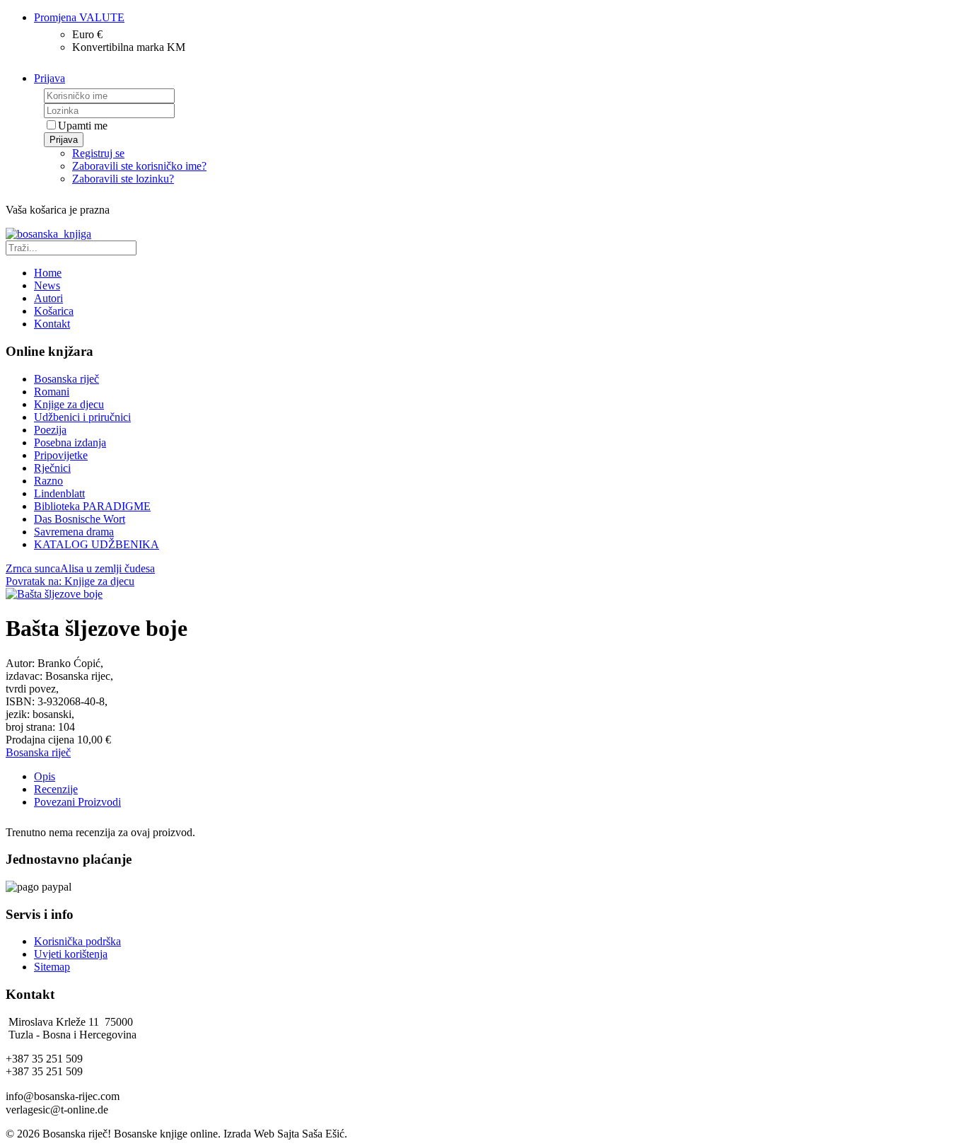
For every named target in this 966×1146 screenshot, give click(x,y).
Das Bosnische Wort (79, 519)
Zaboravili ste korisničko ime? (139, 166)
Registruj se (98, 153)
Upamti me (82, 126)
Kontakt (52, 324)
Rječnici (52, 468)
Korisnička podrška (77, 941)
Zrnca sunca (33, 568)
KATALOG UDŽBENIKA (96, 544)
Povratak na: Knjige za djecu (70, 581)
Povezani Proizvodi (77, 802)
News (47, 285)
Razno (48, 481)
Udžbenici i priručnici (82, 417)
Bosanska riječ (66, 379)
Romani (51, 392)
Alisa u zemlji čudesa (107, 568)
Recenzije (56, 789)
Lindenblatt (59, 493)
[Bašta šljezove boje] (54, 594)
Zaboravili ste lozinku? (123, 179)
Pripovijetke (61, 455)
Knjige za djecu (69, 404)
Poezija (50, 430)
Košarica (54, 311)
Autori (48, 298)
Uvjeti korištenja (70, 954)
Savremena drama (74, 532)
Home (48, 273)
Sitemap (52, 967)
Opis (44, 776)
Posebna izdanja (70, 442)
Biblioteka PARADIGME (92, 506)
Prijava (64, 139)
